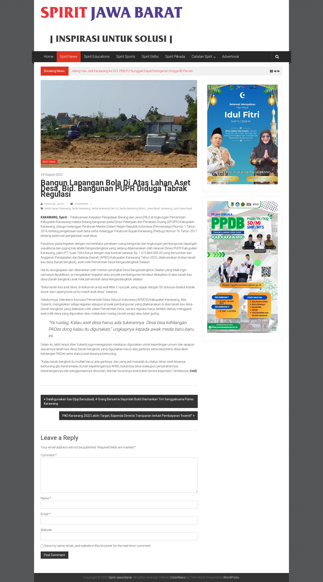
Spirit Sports (125, 56)
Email (46, 514)
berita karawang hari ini (105, 208)
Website (46, 530)
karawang (166, 208)
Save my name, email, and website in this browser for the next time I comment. (97, 546)
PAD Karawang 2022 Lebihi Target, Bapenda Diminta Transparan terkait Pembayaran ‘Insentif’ (127, 415)
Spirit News (68, 56)
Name (46, 498)
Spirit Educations (97, 56)
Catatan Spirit (202, 56)
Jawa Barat (153, 208)
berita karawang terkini (133, 208)
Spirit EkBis (150, 56)
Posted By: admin (54, 203)
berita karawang (81, 208)
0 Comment (81, 203)
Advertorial (230, 56)
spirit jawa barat (183, 208)
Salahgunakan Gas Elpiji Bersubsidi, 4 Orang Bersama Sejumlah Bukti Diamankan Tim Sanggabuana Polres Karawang (119, 401)
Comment (49, 455)
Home (48, 56)
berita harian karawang (58, 208)
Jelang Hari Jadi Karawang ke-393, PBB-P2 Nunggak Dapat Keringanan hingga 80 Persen (132, 71)
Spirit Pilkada (175, 56)
